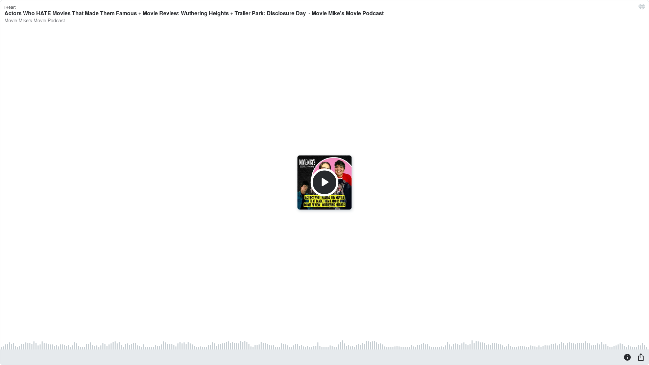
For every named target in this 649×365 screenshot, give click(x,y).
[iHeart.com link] (642, 8)
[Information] (627, 357)
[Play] (324, 182)
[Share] (641, 357)
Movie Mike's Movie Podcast (34, 20)
